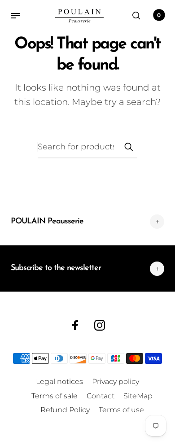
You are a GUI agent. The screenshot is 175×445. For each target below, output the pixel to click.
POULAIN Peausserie (47, 222)
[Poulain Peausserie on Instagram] (99, 325)
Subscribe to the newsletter (56, 268)
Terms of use (121, 410)
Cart (159, 15)
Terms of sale (54, 396)
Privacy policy (115, 381)
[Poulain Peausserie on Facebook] (75, 325)
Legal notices (59, 381)
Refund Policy (65, 410)
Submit (128, 147)
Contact (100, 396)
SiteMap (138, 396)
